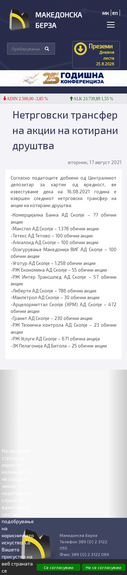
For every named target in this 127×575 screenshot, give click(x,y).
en (115, 13)
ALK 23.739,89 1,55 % (90, 98)
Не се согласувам (103, 567)
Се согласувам (58, 567)
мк (105, 13)
